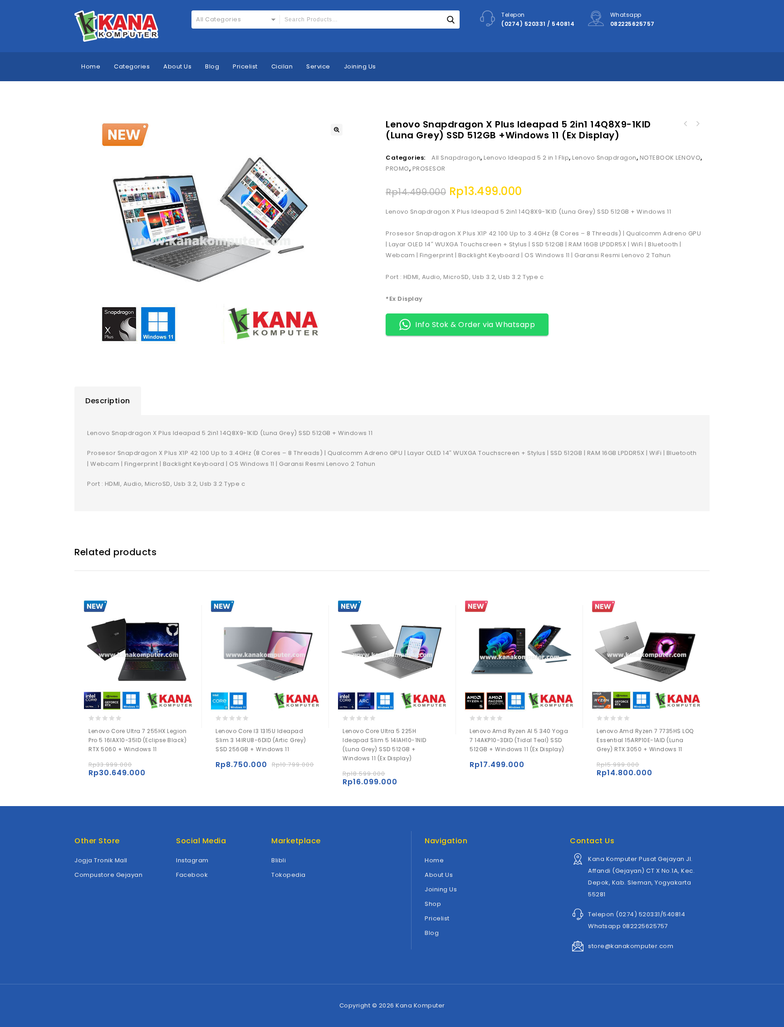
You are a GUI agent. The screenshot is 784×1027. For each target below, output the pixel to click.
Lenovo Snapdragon (604, 157)
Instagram (192, 860)
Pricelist (245, 66)
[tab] (107, 401)
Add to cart (97, 769)
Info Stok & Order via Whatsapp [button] (475, 324)
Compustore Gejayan (108, 875)
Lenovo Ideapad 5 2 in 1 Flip (526, 157)
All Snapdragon (455, 157)
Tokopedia (288, 875)
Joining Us (360, 66)
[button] (337, 130)
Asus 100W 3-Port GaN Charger (686, 124)
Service (318, 66)
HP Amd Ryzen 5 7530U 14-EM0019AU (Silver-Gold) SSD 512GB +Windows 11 (697, 124)
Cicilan (282, 66)
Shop (433, 904)
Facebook (192, 875)
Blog (212, 66)
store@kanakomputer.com (630, 946)
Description (107, 401)
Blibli (278, 860)
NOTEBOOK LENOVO (670, 157)
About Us (177, 66)
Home (90, 66)
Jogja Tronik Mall (100, 860)
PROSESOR (429, 168)
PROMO (397, 168)
